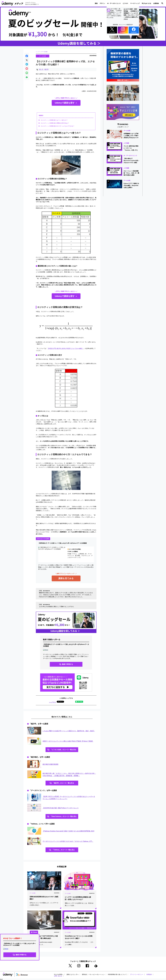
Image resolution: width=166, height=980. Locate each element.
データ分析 (44, 51)
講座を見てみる (66, 578)
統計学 (46, 69)
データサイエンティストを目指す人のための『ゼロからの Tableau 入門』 (68, 841)
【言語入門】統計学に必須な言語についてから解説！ (65, 348)
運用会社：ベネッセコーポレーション (93, 974)
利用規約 (149, 974)
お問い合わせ (58, 976)
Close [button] (35, 932)
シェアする (52, 702)
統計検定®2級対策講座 (50, 764)
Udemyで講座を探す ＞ (66, 103)
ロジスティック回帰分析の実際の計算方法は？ (55, 123)
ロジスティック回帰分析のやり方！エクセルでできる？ (57, 126)
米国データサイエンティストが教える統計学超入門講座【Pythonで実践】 (68, 741)
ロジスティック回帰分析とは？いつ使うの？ (54, 120)
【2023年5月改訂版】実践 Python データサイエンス (61, 808)
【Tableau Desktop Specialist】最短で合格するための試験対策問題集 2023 (68, 831)
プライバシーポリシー (136, 974)
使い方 (41, 69)
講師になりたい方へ (73, 974)
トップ (38, 51)
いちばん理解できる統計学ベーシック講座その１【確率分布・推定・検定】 (69, 731)
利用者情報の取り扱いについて (117, 974)
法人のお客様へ (58, 974)
